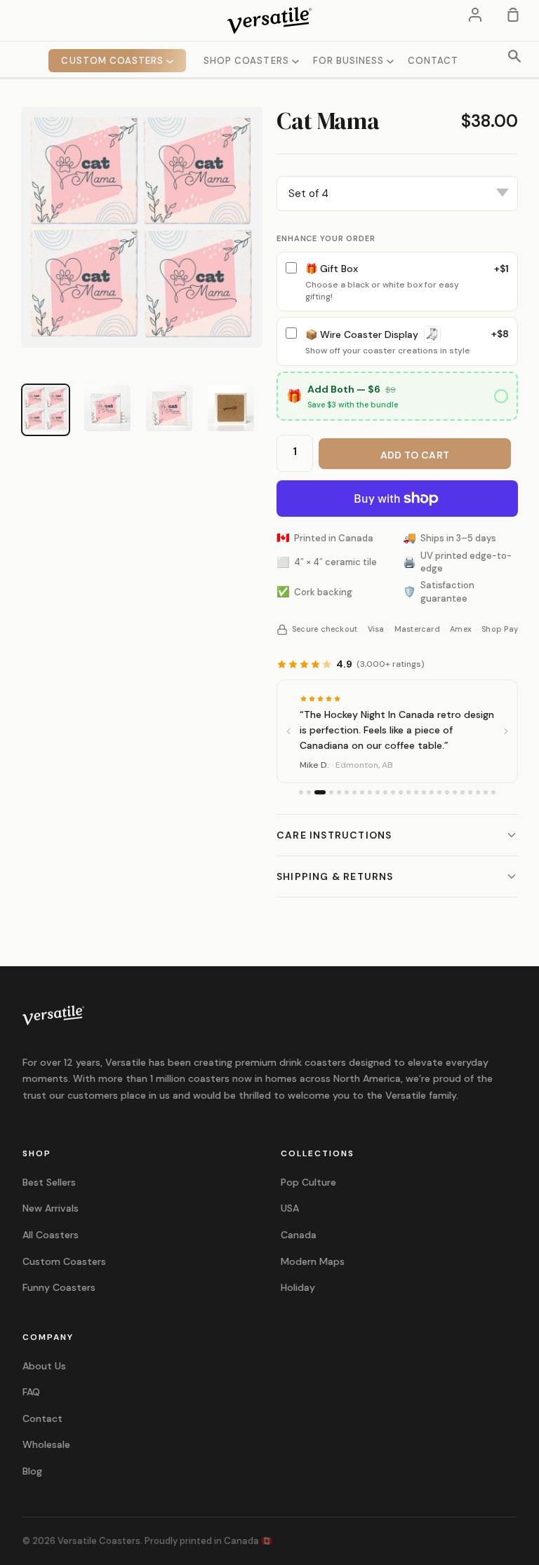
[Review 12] (393, 792)
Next (273, 140)
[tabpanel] (141, 227)
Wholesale (46, 1444)
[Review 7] (354, 792)
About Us (44, 1366)
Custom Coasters (64, 1261)
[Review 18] (439, 792)
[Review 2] (309, 792)
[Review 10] (377, 792)
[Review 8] (362, 792)
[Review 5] (339, 792)
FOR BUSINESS (350, 61)
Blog (32, 1471)
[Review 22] (470, 792)
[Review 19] (447, 792)
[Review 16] (424, 792)
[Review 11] (385, 792)
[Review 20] (455, 792)
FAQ (31, 1392)
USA (290, 1208)
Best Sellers (49, 1182)
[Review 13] (401, 792)
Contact (42, 1418)
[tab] (45, 408)
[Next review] (506, 731)
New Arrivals (50, 1208)
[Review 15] (416, 792)
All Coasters (50, 1234)
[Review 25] (493, 792)
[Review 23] (478, 792)
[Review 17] (432, 792)
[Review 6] (347, 792)
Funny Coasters (58, 1287)
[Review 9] (370, 792)
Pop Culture (308, 1182)
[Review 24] (486, 792)
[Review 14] (408, 792)
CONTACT (433, 61)
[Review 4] (331, 792)
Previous (11, 140)
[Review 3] (320, 792)
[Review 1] (301, 792)
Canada (299, 1234)
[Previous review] (288, 731)
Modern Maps (313, 1261)
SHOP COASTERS (248, 61)
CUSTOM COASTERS (113, 61)
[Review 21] (462, 792)
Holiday (298, 1287)
